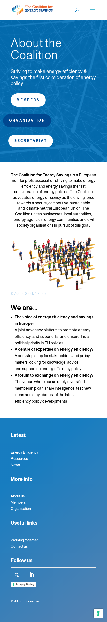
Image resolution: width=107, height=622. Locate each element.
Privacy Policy (25, 584)
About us (18, 496)
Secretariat (30, 141)
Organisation (27, 120)
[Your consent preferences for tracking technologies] (98, 613)
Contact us (19, 546)
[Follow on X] (16, 574)
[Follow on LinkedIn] (31, 574)
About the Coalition (36, 49)
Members (28, 100)
